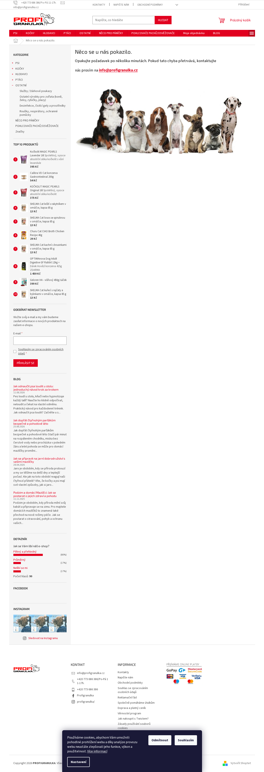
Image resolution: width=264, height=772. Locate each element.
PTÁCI (19, 80)
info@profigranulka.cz (118, 70)
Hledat (163, 20)
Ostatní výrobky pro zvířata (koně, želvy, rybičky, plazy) (41, 98)
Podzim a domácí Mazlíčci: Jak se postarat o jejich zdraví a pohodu (35, 494)
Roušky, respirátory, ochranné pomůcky (39, 113)
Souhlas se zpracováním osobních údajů (133, 690)
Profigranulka (85, 695)
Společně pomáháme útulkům (136, 703)
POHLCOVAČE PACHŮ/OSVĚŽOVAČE (37, 126)
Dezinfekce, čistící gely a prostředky (43, 106)
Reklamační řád (127, 698)
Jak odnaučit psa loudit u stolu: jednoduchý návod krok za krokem (35, 388)
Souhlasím (186, 740)
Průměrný (19, 560)
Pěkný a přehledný (25, 552)
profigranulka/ (86, 702)
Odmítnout (160, 740)
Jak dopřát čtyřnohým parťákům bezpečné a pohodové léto (34, 422)
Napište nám (121, 5)
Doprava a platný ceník (132, 708)
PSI (17, 63)
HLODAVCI (21, 74)
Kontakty (99, 5)
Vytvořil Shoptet (241, 763)
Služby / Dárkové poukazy (36, 91)
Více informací (97, 751)
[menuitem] (15, 33)
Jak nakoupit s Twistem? (133, 719)
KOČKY (19, 69)
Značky (19, 132)
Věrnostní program (129, 713)
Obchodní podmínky (150, 5)
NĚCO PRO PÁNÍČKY (27, 120)
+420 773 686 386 (87, 689)
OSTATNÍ (21, 85)
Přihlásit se (25, 363)
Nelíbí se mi (20, 568)
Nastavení (78, 762)
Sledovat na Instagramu (43, 638)
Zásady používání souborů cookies (134, 726)
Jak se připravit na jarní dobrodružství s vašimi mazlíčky (39, 460)
